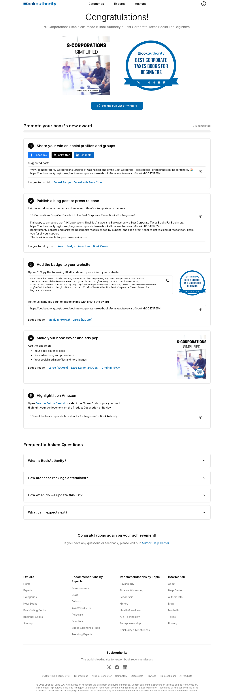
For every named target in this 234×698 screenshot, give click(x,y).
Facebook (41, 154)
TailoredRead (81, 676)
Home (27, 583)
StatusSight (137, 676)
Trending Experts (82, 634)
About (171, 583)
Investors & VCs (81, 608)
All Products (186, 676)
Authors (140, 3)
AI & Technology (130, 616)
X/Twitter (64, 154)
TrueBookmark (168, 676)
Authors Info (175, 597)
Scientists (77, 621)
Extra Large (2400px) (85, 367)
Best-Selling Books (34, 610)
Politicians (78, 614)
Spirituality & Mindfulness (135, 629)
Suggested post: (38, 163)
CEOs (75, 594)
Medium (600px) (59, 319)
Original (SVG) (110, 367)
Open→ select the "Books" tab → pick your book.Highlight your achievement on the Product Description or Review (75, 405)
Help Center (175, 590)
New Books (30, 603)
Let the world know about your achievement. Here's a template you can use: (77, 208)
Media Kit (173, 610)
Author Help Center (155, 543)
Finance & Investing (131, 590)
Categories (96, 3)
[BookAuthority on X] (109, 667)
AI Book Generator (102, 676)
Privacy (172, 623)
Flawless (151, 676)
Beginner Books (33, 616)
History (124, 603)
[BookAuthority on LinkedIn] (125, 667)
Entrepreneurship (130, 623)
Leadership (126, 597)
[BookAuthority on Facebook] (117, 667)
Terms (172, 616)
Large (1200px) (82, 319)
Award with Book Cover (89, 182)
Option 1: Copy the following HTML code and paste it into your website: (73, 272)
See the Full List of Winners (119, 105)
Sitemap (28, 623)
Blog (171, 603)
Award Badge (62, 182)
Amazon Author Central (50, 403)
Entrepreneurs (80, 588)
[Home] (39, 4)
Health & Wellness (130, 610)
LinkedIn (86, 154)
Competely (121, 676)
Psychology (127, 583)
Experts (119, 3)
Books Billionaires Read (86, 627)
